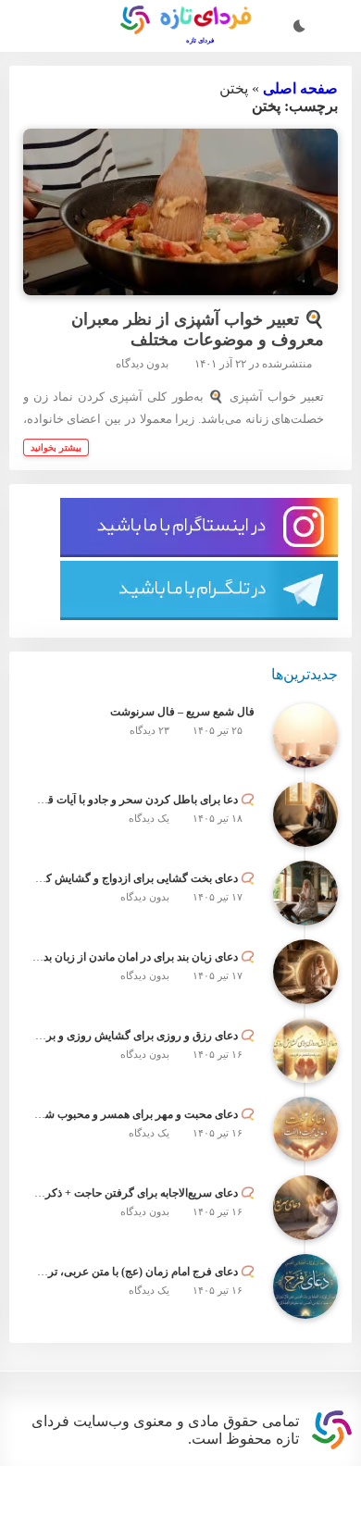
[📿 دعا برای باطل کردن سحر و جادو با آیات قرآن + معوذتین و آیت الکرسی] (305, 854)
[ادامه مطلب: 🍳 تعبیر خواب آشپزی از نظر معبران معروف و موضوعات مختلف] (57, 473)
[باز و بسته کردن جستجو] (336, 28)
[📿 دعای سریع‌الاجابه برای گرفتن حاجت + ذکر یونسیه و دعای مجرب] (305, 1247)
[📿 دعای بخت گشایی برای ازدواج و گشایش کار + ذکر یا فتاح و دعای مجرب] (305, 932)
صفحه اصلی (301, 96)
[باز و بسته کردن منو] (26, 28)
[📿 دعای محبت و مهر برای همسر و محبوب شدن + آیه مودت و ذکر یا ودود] (305, 1168)
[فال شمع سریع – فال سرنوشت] (305, 775)
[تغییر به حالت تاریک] (299, 28)
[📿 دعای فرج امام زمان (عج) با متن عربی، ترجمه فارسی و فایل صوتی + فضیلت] (305, 1326)
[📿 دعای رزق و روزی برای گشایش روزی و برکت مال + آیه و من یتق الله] (305, 1090)
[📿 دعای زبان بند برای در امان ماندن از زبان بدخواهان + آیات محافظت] (305, 1011)
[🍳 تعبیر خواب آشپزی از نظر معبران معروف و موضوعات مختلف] (181, 226)
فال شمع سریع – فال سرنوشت (187, 753)
